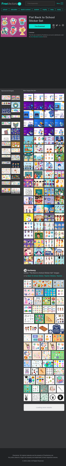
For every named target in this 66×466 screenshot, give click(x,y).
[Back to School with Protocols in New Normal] (59, 166)
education (14, 9)
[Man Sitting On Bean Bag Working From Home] (49, 114)
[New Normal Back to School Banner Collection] (39, 200)
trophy (45, 9)
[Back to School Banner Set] (59, 174)
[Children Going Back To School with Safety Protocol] (39, 157)
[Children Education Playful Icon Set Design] (39, 226)
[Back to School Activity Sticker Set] (49, 217)
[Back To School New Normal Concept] (49, 166)
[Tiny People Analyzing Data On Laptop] (59, 106)
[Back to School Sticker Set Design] (49, 140)
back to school (26, 9)
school (5, 9)
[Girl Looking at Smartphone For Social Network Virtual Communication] (28, 123)
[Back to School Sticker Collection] (49, 200)
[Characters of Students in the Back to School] (28, 183)
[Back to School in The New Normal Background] (28, 140)
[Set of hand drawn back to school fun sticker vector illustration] (15, 138)
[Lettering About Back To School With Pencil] (28, 192)
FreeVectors (11, 4)
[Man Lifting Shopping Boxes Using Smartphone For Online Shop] (59, 131)
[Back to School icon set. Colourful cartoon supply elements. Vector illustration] (6, 178)
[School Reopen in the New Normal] (28, 200)
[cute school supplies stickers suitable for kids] (15, 145)
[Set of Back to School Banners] (39, 149)
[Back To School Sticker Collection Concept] (39, 243)
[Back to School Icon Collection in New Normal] (28, 234)
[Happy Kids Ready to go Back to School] (39, 252)
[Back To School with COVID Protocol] (59, 157)
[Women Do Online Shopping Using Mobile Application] (59, 114)
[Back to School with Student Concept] (39, 234)
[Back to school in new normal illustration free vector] (59, 149)
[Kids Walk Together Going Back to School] (49, 149)
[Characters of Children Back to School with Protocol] (49, 183)
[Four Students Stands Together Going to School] (59, 252)
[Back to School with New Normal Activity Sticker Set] (59, 226)
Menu (58, 3)
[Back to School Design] (28, 174)
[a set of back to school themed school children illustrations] (15, 164)
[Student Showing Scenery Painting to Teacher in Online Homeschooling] (39, 260)
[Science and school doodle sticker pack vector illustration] (6, 112)
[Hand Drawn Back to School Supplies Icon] (39, 166)
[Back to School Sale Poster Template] (39, 209)
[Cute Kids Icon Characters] (59, 243)
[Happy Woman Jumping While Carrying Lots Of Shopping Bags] (39, 131)
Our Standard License (37, 37)
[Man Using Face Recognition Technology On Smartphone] (49, 131)
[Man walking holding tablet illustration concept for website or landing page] (39, 97)
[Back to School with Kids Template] (28, 157)
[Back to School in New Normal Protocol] (28, 209)
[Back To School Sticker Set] (59, 183)
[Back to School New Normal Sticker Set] (49, 192)
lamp (52, 9)
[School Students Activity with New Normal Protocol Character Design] (49, 226)
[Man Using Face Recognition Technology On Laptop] (28, 131)
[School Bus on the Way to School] (49, 252)
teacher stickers (50, 276)
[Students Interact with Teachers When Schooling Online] (59, 192)
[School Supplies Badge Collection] (59, 234)
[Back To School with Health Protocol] (49, 243)
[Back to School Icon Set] (49, 157)
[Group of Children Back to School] (59, 217)
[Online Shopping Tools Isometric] (59, 123)
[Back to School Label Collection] (39, 140)
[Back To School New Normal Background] (49, 209)
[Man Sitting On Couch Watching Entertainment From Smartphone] (39, 123)
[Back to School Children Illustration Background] (39, 192)
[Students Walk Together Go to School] (59, 200)
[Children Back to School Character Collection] (49, 260)
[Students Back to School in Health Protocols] (39, 217)
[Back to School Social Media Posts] (28, 260)
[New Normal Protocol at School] (39, 174)
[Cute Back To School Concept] (59, 140)
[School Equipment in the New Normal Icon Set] (49, 234)
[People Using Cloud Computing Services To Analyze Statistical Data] (28, 106)
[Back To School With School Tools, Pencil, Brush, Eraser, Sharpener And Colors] (28, 217)
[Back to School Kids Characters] (28, 166)
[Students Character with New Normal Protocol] (39, 183)
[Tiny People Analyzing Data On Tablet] (39, 114)
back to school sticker (35, 276)
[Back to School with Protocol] (28, 149)
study (59, 9)
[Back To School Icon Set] (28, 226)
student (36, 9)
